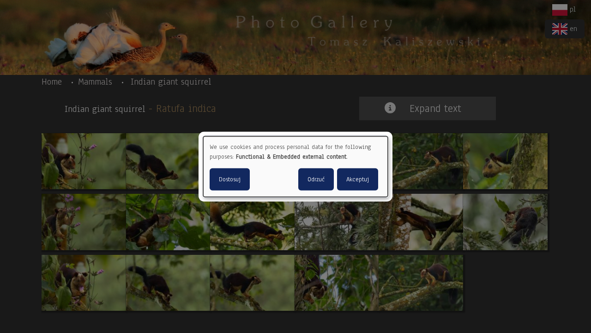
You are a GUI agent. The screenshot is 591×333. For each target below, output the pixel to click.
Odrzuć (316, 179)
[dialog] (295, 166)
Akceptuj (357, 179)
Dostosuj (230, 179)
